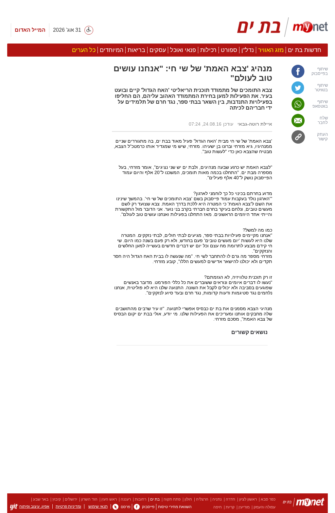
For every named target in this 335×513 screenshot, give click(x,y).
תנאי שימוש (98, 506)
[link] (303, 71)
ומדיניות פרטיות (68, 506)
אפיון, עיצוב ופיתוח (34, 506)
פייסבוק (148, 506)
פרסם (125, 506)
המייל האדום (30, 30)
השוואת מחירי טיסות (175, 506)
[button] (56, 338)
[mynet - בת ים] (282, 27)
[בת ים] (304, 503)
